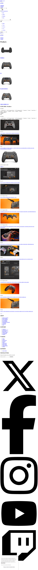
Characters (25, 110)
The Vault (3, 341)
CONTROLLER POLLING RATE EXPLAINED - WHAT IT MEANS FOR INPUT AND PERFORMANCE (18, 211)
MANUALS (3, 110)
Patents (3, 342)
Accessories (4, 323)
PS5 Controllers (4, 318)
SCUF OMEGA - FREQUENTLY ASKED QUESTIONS (9, 133)
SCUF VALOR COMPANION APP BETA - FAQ (8, 197)
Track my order (4, 332)
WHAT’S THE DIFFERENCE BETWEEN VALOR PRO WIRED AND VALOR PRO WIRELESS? (16, 311)
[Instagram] (19, 496)
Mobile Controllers (5, 317)
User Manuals (4, 333)
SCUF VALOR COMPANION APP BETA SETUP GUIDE (10, 182)
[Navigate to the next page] (2, 313)
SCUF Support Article (10, 110)
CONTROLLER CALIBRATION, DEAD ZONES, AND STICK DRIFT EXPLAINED (14, 282)
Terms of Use (4, 343)
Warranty (3, 334)
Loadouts (9, 111)
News (13, 111)
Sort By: (1, 112)
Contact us (4, 329)
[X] (19, 394)
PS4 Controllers (4, 321)
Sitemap (3, 346)
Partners (16, 111)
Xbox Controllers (5, 319)
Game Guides (4, 350)
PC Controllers (4, 320)
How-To (5, 111)
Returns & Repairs (5, 331)
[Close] (17, 557)
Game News (33, 110)
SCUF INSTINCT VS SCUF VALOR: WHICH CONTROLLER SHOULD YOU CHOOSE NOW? (16, 259)
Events (29, 110)
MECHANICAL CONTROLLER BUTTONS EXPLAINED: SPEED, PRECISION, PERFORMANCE (17, 244)
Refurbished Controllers (6, 322)
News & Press (4, 340)
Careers (3, 339)
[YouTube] (19, 529)
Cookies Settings (5, 345)
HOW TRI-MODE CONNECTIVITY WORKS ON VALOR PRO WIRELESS (13, 297)
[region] (9, 562)
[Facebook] (19, 453)
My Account (4, 330)
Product (20, 111)
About (3, 338)
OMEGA (1, 166)
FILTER (2, 113)
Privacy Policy (4, 344)
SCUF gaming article (18, 110)
